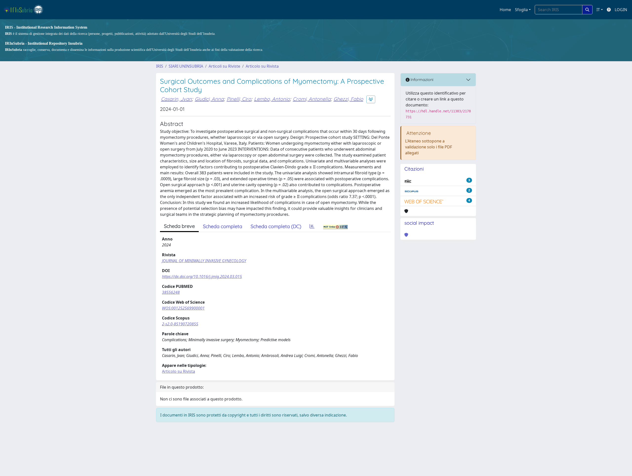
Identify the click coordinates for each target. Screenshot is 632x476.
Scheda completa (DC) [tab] (276, 226)
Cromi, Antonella (312, 99)
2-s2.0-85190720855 (180, 324)
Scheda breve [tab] (179, 226)
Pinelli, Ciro (239, 99)
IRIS (159, 66)
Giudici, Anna (209, 99)
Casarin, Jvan (176, 99)
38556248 (171, 292)
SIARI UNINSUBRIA (186, 66)
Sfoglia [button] (521, 9)
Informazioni (421, 79)
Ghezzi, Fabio (348, 99)
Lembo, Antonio (272, 99)
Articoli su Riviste (224, 66)
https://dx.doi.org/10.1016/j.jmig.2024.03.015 (202, 276)
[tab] (312, 226)
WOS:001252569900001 (183, 308)
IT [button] (598, 9)
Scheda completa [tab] (222, 226)
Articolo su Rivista (262, 66)
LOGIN (621, 9)
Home (505, 9)
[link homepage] (25, 10)
